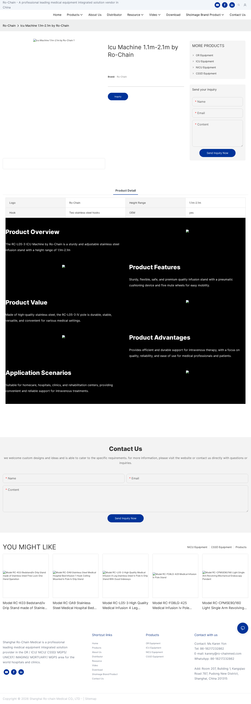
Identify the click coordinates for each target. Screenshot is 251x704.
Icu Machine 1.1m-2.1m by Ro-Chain (44, 25)
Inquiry (117, 96)
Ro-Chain (9, 25)
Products (241, 547)
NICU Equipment (197, 547)
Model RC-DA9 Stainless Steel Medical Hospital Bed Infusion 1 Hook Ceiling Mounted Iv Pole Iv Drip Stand (73, 605)
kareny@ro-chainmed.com (223, 653)
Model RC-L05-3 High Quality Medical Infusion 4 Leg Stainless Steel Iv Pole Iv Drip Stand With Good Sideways (125, 605)
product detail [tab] (125, 190)
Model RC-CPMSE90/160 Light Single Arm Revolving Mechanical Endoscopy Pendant (223, 605)
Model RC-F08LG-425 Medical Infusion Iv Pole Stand (171, 605)
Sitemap (90, 699)
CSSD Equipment (221, 547)
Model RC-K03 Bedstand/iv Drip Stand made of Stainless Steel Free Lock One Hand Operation (25, 605)
